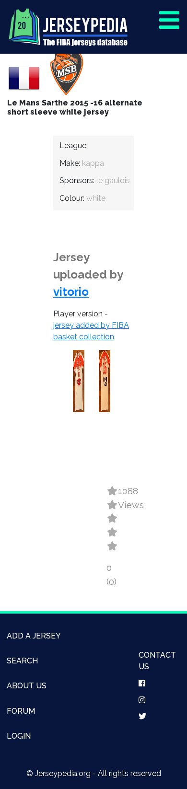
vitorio (71, 292)
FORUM (21, 711)
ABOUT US (27, 685)
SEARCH (22, 660)
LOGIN (19, 736)
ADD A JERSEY (34, 635)
